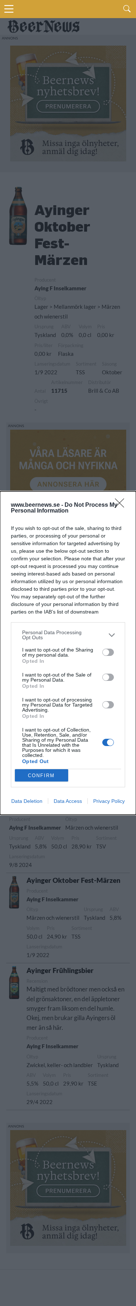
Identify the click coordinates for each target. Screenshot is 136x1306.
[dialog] (68, 653)
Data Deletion (26, 801)
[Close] (122, 505)
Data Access (68, 801)
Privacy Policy (109, 801)
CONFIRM (41, 775)
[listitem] (68, 635)
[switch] (108, 652)
